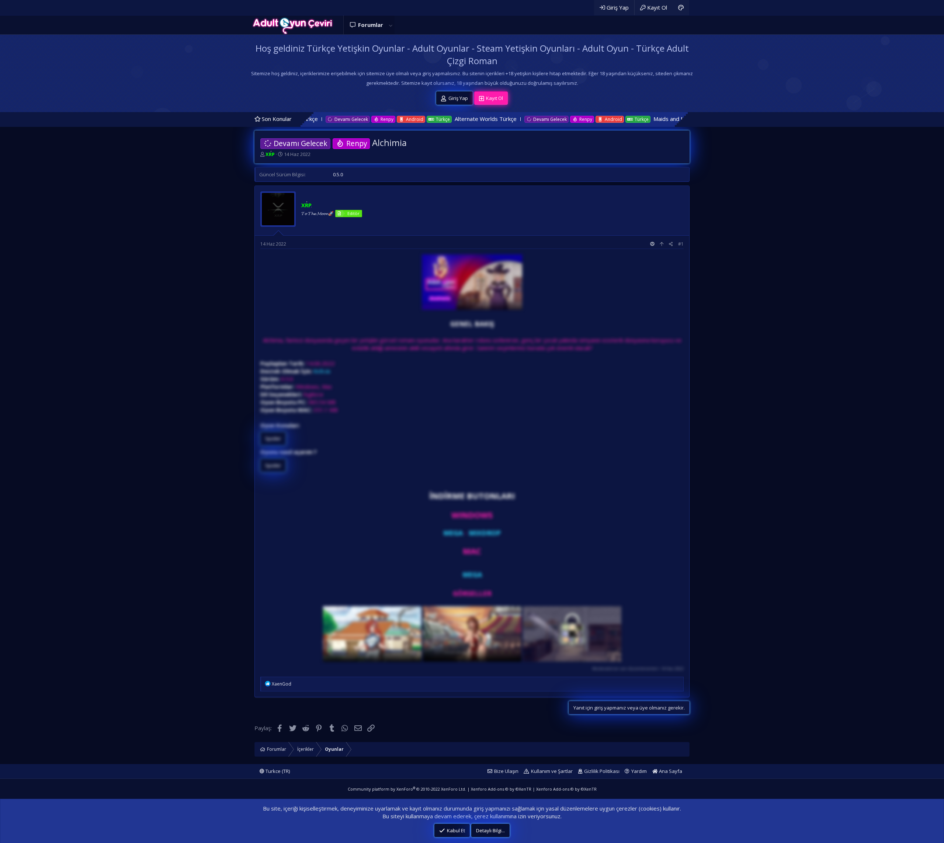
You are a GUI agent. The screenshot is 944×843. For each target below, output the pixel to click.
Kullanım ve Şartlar (552, 771)
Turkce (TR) (277, 771)
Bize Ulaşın (506, 771)
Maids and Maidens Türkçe (625, 118)
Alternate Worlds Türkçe (424, 118)
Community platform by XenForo (407, 789)
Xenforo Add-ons (501, 789)
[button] (390, 24)
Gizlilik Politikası (602, 771)
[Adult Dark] (681, 7)
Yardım (639, 771)
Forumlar (370, 24)
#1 (681, 244)
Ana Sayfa (670, 771)
